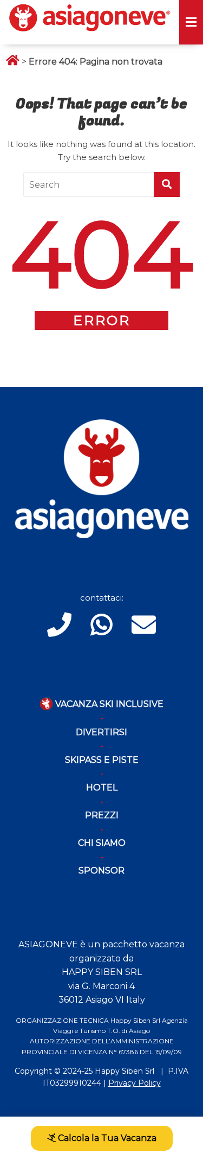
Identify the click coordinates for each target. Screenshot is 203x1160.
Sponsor (101, 870)
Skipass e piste (102, 760)
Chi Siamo (102, 843)
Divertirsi (101, 732)
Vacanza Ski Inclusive (108, 704)
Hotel (101, 787)
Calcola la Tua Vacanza (106, 1138)
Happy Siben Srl (124, 1071)
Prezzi (102, 815)
